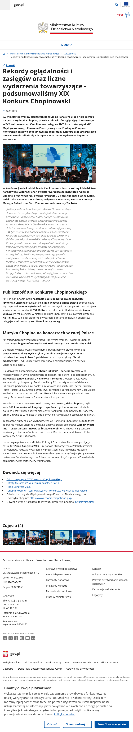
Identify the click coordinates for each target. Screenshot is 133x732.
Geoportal (8, 668)
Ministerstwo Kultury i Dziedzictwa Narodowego (34, 53)
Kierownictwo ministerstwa (61, 568)
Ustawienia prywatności (80, 668)
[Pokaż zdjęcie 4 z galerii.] (84, 537)
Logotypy (97, 595)
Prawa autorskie (82, 662)
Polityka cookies (12, 662)
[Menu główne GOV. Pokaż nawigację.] (5, 5)
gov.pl (15, 654)
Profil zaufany (53, 662)
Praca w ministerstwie (59, 597)
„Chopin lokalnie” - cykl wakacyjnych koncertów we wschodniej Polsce (47, 490)
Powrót (10, 65)
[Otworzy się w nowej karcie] (5, 638)
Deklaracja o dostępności (106, 589)
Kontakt (96, 568)
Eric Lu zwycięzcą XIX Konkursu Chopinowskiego (34, 479)
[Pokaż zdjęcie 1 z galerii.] (14, 537)
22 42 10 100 (10, 608)
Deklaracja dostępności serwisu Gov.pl (40, 668)
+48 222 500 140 (12, 616)
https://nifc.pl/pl (84, 501)
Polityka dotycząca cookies (107, 574)
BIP (67, 662)
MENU (65, 45)
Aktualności (70, 53)
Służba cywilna (33, 662)
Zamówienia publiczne (59, 591)
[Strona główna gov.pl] (4, 53)
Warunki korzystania (106, 662)
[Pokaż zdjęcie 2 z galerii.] (37, 537)
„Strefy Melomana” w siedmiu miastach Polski (33, 483)
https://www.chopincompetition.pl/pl (51, 498)
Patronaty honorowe (57, 580)
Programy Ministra (57, 585)
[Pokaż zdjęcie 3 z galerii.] (61, 537)
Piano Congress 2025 (19, 486)
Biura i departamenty (58, 574)
